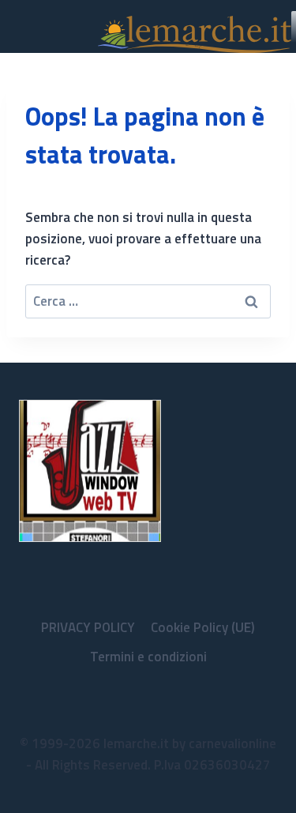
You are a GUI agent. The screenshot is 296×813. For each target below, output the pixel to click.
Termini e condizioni (148, 656)
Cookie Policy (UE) (203, 627)
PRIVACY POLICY (88, 627)
